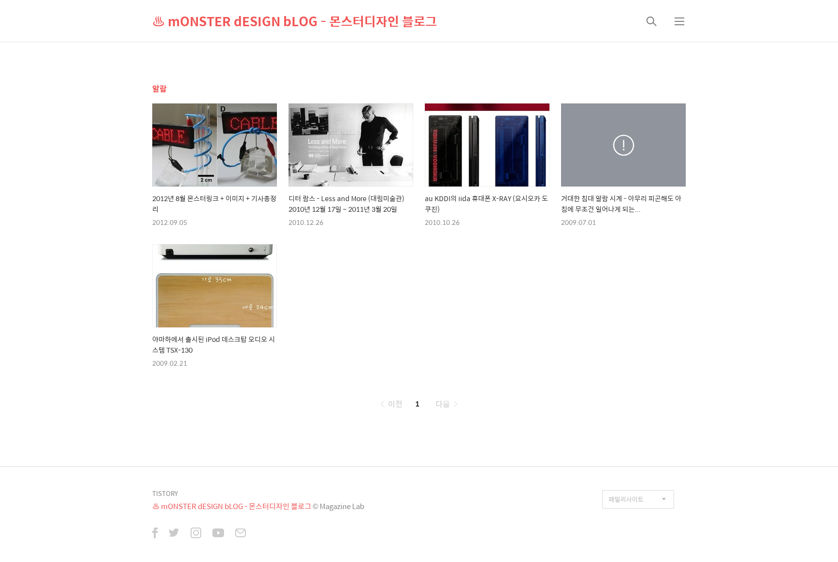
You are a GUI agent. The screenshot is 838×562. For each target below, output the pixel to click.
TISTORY (165, 493)
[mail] (240, 534)
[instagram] (196, 534)
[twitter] (174, 534)
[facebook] (155, 534)
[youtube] (218, 534)
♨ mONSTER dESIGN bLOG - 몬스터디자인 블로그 (294, 21)
